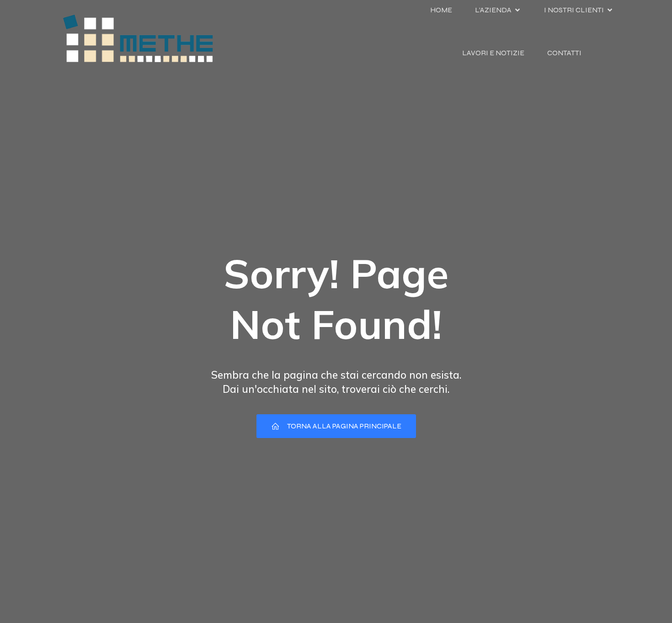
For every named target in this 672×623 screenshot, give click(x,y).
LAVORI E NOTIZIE (493, 52)
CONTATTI (564, 52)
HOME (441, 9)
